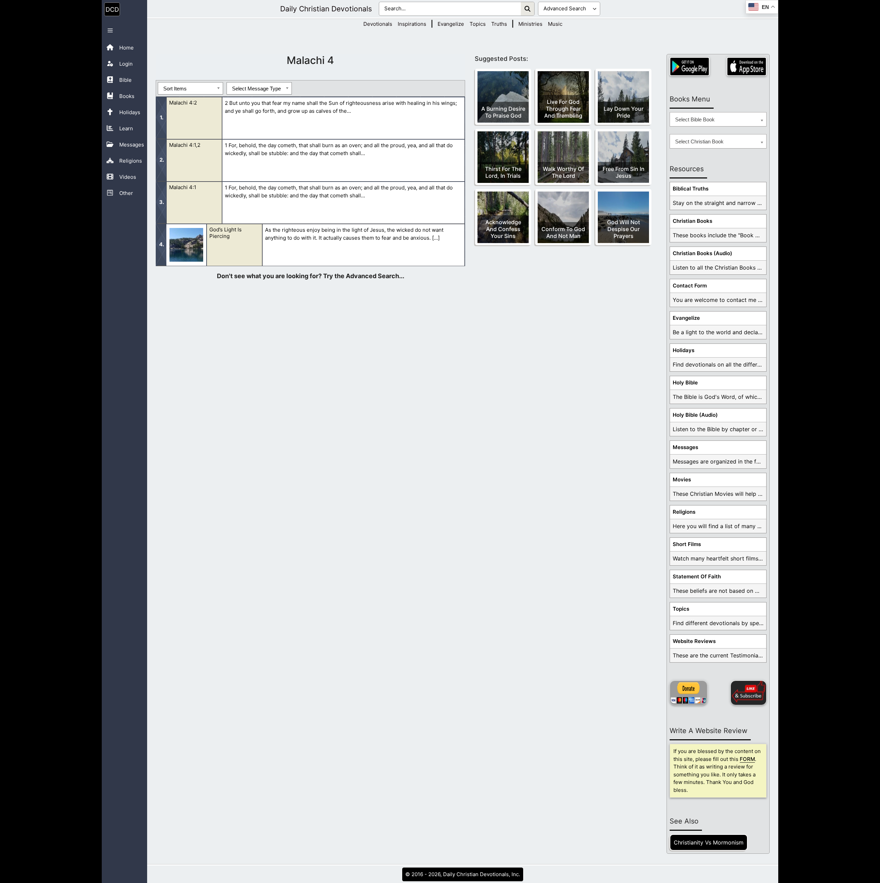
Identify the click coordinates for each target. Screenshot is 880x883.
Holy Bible (685, 382)
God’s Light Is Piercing (225, 232)
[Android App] (690, 66)
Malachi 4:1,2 (184, 145)
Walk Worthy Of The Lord (563, 172)
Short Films (687, 544)
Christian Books (692, 221)
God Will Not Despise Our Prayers (623, 229)
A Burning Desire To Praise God (503, 112)
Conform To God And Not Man (563, 232)
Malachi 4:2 (183, 102)
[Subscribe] (748, 692)
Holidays (683, 350)
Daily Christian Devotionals (326, 8)
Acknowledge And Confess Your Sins (503, 229)
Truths (499, 24)
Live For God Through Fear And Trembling (563, 108)
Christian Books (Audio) (702, 253)
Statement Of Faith (697, 576)
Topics (478, 24)
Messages (685, 447)
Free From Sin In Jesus (624, 172)
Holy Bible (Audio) (695, 415)
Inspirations (412, 24)
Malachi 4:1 (182, 187)
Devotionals (377, 24)
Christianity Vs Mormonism (709, 842)
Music (555, 24)
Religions (684, 512)
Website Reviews (694, 641)
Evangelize (451, 24)
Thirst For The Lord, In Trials (503, 172)
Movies (682, 479)
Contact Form (690, 285)
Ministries (530, 24)
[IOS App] (747, 66)
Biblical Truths (690, 188)
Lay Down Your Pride (624, 112)
